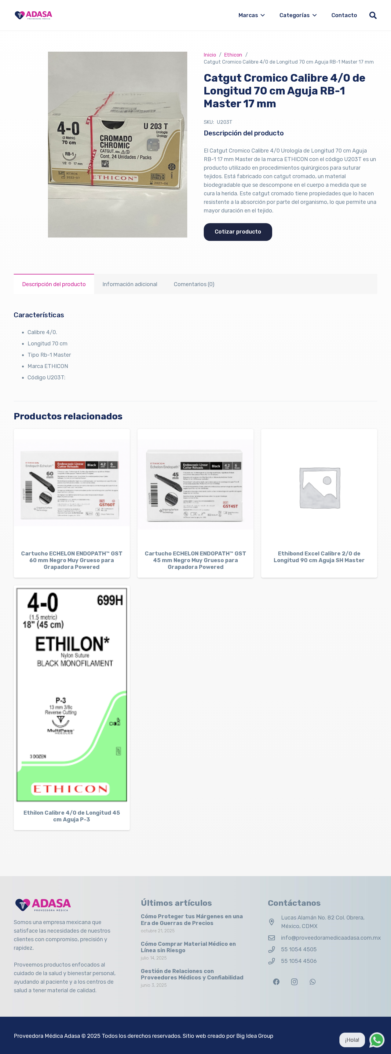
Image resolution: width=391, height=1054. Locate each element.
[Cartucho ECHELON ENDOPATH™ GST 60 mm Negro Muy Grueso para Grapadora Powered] (72, 487)
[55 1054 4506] (274, 961)
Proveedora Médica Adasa (47, 1036)
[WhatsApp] (312, 982)
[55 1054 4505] (274, 949)
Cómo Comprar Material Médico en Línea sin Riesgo (188, 947)
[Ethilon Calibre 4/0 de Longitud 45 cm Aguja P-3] (72, 695)
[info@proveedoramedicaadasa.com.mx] (274, 938)
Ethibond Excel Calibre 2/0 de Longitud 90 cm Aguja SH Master (319, 557)
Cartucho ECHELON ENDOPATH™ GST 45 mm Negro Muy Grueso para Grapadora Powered (195, 560)
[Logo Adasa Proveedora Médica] (33, 15)
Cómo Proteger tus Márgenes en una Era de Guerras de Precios (192, 920)
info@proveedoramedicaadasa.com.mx (331, 937)
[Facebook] (276, 982)
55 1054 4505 (299, 949)
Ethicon (233, 55)
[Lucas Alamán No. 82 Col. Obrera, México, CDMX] (274, 922)
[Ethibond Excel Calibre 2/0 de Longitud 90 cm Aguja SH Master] (319, 487)
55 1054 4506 (299, 961)
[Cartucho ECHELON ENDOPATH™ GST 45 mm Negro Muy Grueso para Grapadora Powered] (195, 487)
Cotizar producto (238, 231)
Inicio (210, 55)
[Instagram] (294, 982)
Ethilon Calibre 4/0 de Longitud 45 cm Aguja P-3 (72, 816)
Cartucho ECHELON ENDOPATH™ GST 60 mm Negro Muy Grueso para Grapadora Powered (71, 560)
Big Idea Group (254, 1036)
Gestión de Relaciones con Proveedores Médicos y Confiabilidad (192, 974)
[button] (261, 15)
